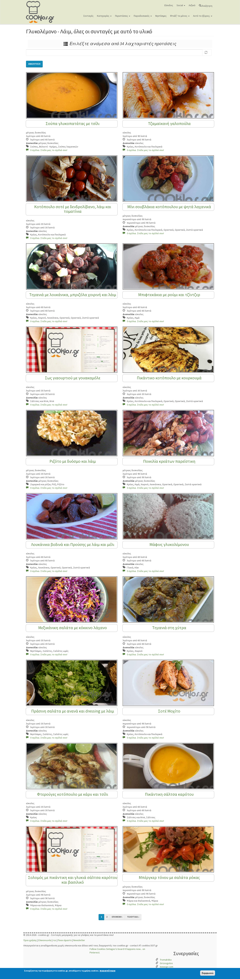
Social (180, 5)
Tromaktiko (166, 959)
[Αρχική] (41, 12)
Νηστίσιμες (161, 15)
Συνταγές (88, 15)
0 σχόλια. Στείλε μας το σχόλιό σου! (48, 150)
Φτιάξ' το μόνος (179, 15)
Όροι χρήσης (30, 940)
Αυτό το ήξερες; (201, 15)
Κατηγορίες (103, 15)
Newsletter (79, 940)
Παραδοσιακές (142, 15)
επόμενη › (117, 916)
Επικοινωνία (44, 940)
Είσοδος (168, 5)
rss (54, 940)
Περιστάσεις (121, 15)
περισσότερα (107, 970)
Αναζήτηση (206, 5)
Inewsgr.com (166, 966)
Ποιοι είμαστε (65, 940)
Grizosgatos (166, 963)
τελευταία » (133, 916)
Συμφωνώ (207, 973)
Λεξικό (192, 5)
